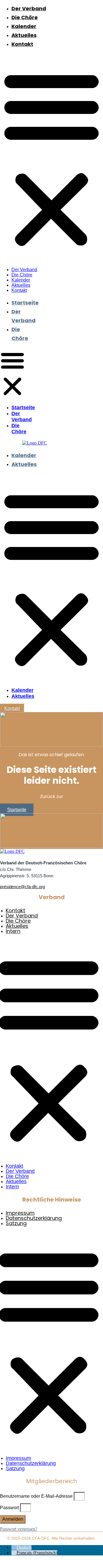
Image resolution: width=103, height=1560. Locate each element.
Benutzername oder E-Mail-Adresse (36, 1496)
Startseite (25, 303)
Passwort (9, 1507)
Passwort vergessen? (18, 1528)
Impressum (20, 1213)
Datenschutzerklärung (34, 1218)
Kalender (23, 26)
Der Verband (28, 9)
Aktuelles (24, 35)
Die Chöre (24, 17)
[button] (51, 158)
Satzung (16, 1224)
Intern (13, 932)
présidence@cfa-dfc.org (22, 886)
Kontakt (22, 44)
